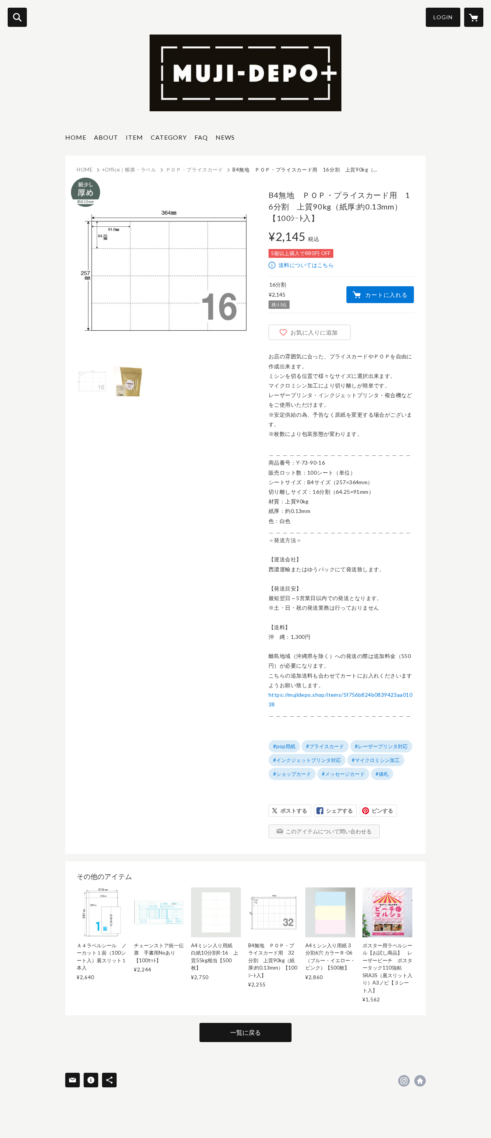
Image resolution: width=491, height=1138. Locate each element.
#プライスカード (325, 746)
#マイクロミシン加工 (376, 760)
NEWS (225, 137)
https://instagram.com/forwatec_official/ (404, 1081)
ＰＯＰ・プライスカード (194, 170)
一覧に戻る (245, 1032)
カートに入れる (386, 294)
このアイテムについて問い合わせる (329, 831)
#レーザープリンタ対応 (381, 746)
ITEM (134, 137)
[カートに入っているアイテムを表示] (473, 17)
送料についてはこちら (306, 265)
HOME (75, 137)
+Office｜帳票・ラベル (129, 170)
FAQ (201, 137)
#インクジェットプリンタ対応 (307, 760)
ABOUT (106, 137)
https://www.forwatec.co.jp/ (420, 1081)
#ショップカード (292, 774)
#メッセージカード (343, 774)
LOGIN (443, 17)
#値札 (382, 774)
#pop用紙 (284, 746)
